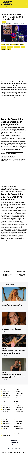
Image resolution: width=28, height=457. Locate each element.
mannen (17, 232)
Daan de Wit (7, 23)
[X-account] (8, 448)
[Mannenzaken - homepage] (8, 4)
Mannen (8, 49)
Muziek (3, 44)
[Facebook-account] (12, 448)
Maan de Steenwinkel (14, 44)
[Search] (26, 4)
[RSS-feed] (19, 448)
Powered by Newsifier (14, 455)
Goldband (3, 46)
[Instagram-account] (16, 448)
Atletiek (21, 44)
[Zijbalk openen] (1, 4)
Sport (7, 44)
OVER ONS (24, 452)
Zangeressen (16, 46)
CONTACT (4, 452)
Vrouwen (3, 49)
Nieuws (3, 21)
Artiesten (23, 46)
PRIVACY (10, 452)
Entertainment (9, 46)
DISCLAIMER (17, 452)
